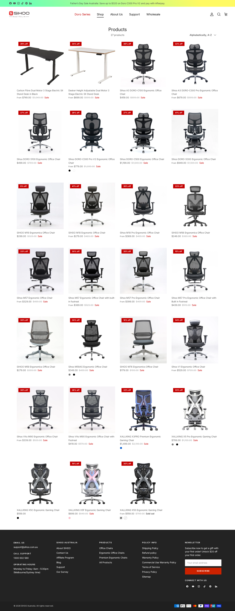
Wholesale (153, 14)
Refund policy (149, 552)
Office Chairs (106, 548)
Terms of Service (151, 567)
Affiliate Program (65, 557)
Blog (58, 562)
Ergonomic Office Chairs (111, 552)
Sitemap (146, 576)
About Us (116, 14)
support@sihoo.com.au (26, 547)
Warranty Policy (150, 557)
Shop (100, 14)
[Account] (211, 14)
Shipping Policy (150, 548)
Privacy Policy (149, 571)
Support (134, 14)
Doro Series (82, 14)
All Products (105, 562)
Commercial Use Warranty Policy (159, 562)
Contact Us (62, 552)
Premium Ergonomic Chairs (113, 557)
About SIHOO (63, 548)
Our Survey (62, 571)
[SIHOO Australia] (19, 14)
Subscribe (203, 571)
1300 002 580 (21, 558)
